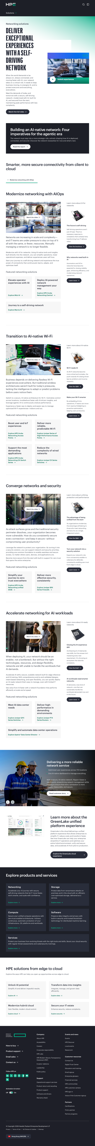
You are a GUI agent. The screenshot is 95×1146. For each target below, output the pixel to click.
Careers (39, 1046)
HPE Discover (69, 1042)
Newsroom (69, 1050)
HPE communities (71, 1084)
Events (67, 1038)
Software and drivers (44, 1094)
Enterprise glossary (71, 1076)
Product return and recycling (47, 1086)
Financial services (71, 1080)
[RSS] (7, 1079)
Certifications (69, 1106)
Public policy (41, 1072)
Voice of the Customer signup (75, 1095)
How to (11, 1045)
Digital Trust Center (72, 1064)
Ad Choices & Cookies (29, 1129)
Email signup (69, 1072)
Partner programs (71, 1114)
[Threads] (19, 1075)
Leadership (40, 1068)
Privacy (8, 1129)
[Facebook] (23, 1075)
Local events (69, 1046)
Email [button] (11, 1057)
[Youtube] (26, 1075)
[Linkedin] (7, 1075)
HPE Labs (40, 1054)
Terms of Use (17, 1129)
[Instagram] (15, 1075)
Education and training (73, 1068)
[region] (47, 778)
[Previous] (8, 802)
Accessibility (41, 1042)
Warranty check (42, 1098)
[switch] (10, 1092)
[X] (11, 1075)
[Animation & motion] (11, 1093)
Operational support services (47, 1082)
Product (13, 1051)
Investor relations (43, 1064)
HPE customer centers (73, 1088)
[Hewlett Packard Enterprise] (11, 4)
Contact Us (69, 1060)
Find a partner (70, 1110)
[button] (83, 4)
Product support (42, 1090)
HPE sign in (69, 1092)
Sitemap (41, 1129)
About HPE (40, 1038)
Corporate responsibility (45, 1050)
